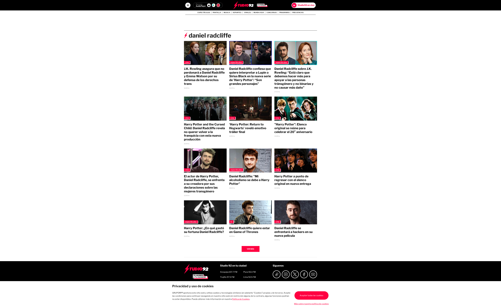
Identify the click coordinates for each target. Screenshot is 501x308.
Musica (227, 12)
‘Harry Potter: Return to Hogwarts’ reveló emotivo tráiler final (247, 128)
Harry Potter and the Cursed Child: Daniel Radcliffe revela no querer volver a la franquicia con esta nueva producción (204, 132)
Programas (284, 12)
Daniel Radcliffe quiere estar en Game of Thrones (249, 230)
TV (231, 222)
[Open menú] (187, 5)
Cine (187, 62)
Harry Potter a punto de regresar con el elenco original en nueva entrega (292, 180)
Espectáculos (204, 12)
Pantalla (217, 12)
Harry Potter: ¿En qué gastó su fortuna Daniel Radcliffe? (204, 230)
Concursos (272, 12)
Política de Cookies (241, 299)
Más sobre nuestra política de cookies (311, 304)
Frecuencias (298, 12)
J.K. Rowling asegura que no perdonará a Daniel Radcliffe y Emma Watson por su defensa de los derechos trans (204, 76)
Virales (247, 12)
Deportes (237, 12)
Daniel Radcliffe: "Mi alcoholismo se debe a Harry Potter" (249, 180)
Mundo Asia (259, 12)
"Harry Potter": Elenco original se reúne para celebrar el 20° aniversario (293, 128)
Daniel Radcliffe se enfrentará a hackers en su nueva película (293, 232)
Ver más (250, 249)
